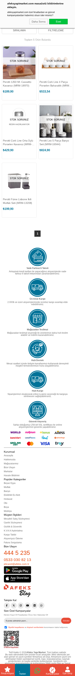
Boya (6, 507)
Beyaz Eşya (9, 483)
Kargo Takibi (10, 534)
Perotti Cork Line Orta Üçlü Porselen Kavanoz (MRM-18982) (18, 142)
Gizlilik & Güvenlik (13, 526)
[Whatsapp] (41, 606)
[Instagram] (21, 606)
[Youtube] (28, 606)
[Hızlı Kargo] (37, 380)
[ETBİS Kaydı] (11, 640)
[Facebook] (7, 606)
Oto (5, 503)
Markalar (8, 471)
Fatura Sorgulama (13, 542)
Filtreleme (56, 30)
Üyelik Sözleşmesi (13, 522)
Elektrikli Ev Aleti (12, 495)
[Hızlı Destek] (37, 349)
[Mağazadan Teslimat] (37, 318)
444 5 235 (17, 553)
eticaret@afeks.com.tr (16, 563)
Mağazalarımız (11, 463)
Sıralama (19, 30)
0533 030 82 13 (17, 560)
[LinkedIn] (34, 606)
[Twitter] (14, 606)
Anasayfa (8, 455)
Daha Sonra (39, 21)
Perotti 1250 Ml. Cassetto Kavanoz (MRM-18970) (17, 83)
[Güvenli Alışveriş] (37, 410)
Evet (58, 21)
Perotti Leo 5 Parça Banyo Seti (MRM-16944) (54, 142)
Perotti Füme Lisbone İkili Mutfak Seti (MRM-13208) (17, 201)
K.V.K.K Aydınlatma (13, 530)
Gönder (66, 621)
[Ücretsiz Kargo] (37, 287)
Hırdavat (8, 499)
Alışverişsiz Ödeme (13, 538)
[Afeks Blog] (17, 590)
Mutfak (7, 487)
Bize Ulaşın (9, 467)
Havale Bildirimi (11, 475)
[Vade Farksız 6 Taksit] (37, 257)
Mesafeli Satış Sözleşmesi (17, 519)
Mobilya (8, 511)
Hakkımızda (9, 459)
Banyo (7, 491)
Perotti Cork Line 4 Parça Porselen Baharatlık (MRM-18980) (55, 83)
